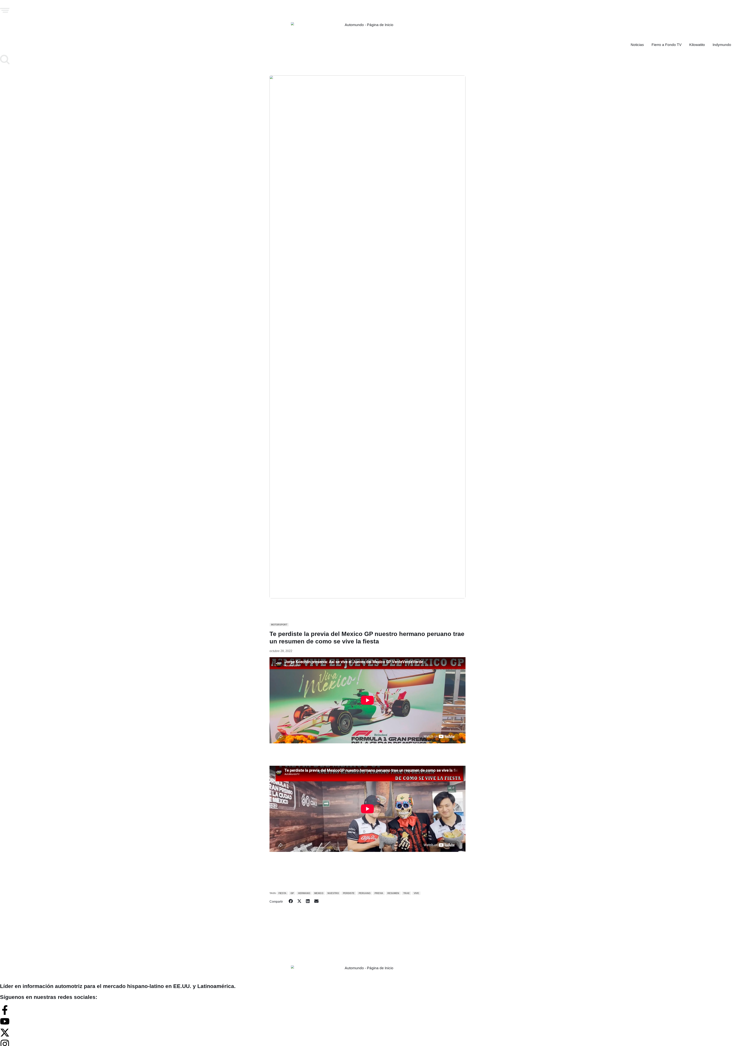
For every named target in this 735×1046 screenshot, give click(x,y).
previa (379, 893)
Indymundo (722, 45)
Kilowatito (697, 45)
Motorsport (279, 624)
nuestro (333, 893)
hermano (304, 893)
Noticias (637, 45)
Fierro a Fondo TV (667, 45)
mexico (318, 893)
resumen (393, 893)
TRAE (406, 893)
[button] (291, 901)
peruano (364, 893)
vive (416, 893)
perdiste (348, 893)
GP (292, 893)
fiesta (282, 893)
